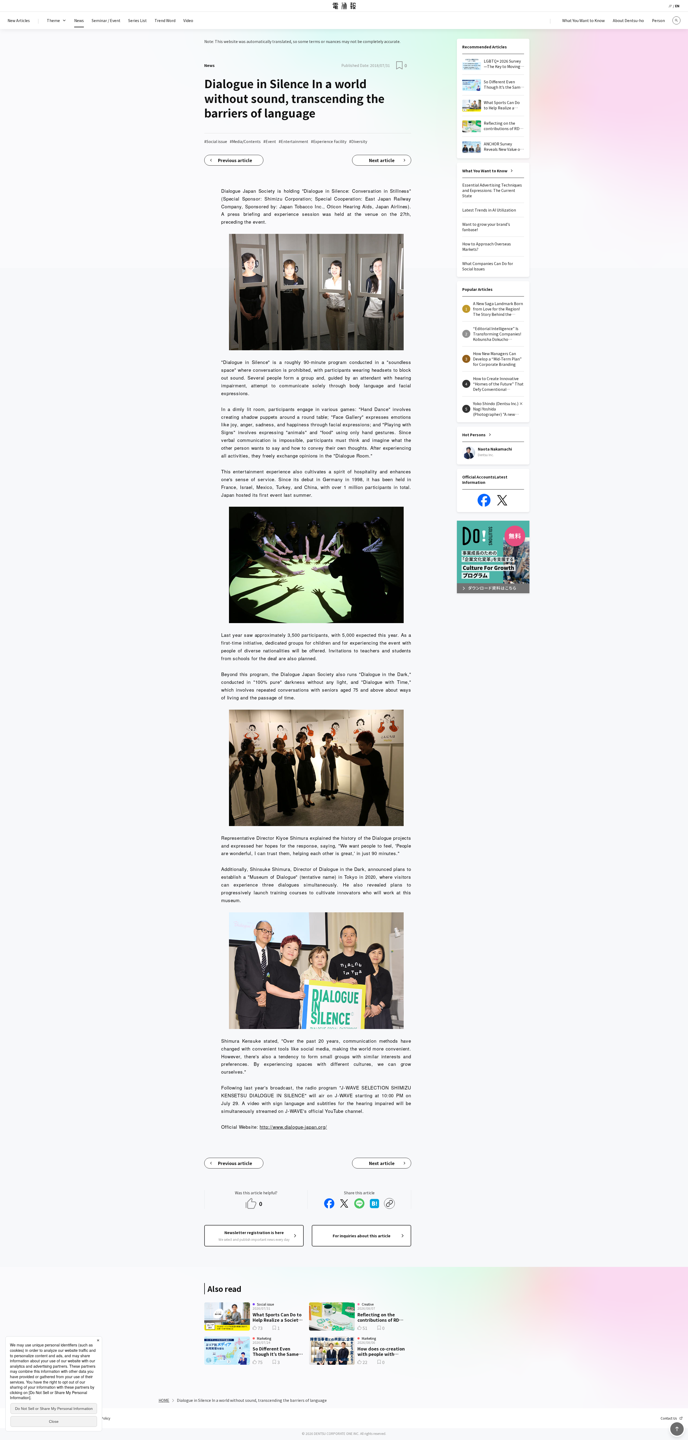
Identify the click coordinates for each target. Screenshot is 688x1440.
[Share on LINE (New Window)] (359, 1203)
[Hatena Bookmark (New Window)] (374, 1203)
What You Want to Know (484, 170)
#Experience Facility (328, 141)
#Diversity (358, 141)
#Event (269, 141)
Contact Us (669, 1418)
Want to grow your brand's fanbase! (486, 226)
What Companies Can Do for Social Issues (487, 266)
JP (670, 5)
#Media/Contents (245, 141)
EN (677, 5)
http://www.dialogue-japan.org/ (293, 1126)
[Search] (676, 20)
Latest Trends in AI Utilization (489, 210)
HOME (164, 1400)
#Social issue (215, 141)
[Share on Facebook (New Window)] (329, 1203)
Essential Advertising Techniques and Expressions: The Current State (492, 190)
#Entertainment (293, 141)
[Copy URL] (389, 1203)
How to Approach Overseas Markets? (486, 246)
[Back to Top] (677, 1429)
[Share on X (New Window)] (344, 1203)
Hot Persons (474, 434)
